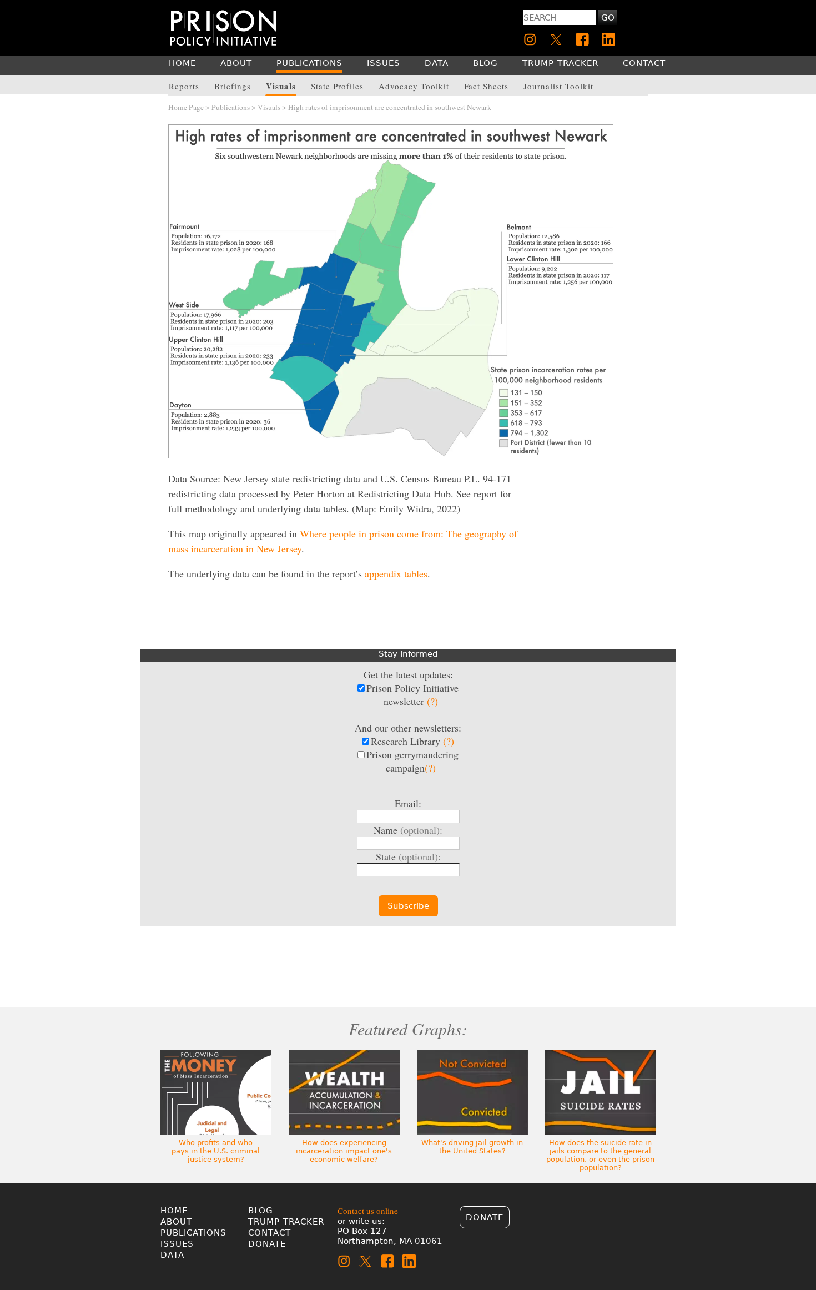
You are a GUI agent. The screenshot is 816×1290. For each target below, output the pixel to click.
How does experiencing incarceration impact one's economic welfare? (344, 1150)
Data (172, 1255)
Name (408, 830)
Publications (230, 107)
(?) (432, 701)
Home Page (186, 107)
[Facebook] (582, 39)
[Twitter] (556, 39)
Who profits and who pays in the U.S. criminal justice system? (216, 1150)
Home (174, 1211)
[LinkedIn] (608, 39)
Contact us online (368, 1210)
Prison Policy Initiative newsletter (412, 694)
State (408, 856)
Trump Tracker (286, 1222)
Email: (408, 803)
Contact (269, 1233)
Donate (267, 1244)
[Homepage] (223, 27)
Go (607, 18)
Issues (177, 1244)
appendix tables (396, 573)
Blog (260, 1211)
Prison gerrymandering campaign (412, 761)
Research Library (412, 741)
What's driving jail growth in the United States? (472, 1146)
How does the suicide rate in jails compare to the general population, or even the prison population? (600, 1155)
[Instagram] (530, 39)
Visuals (269, 107)
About (176, 1222)
